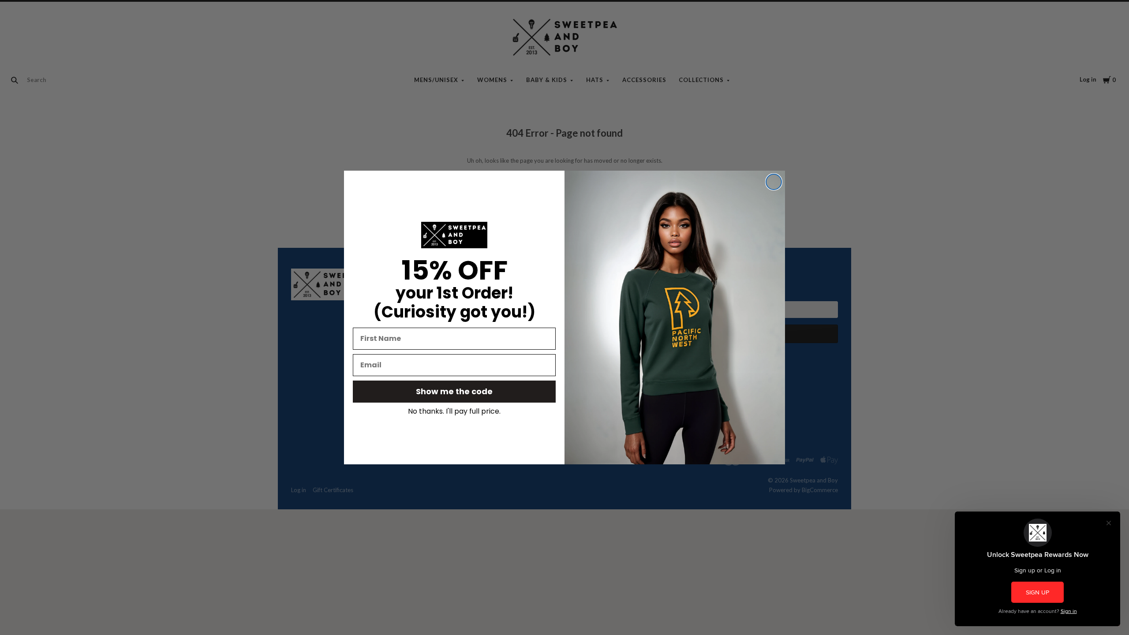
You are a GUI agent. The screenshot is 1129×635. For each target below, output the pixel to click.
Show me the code (454, 391)
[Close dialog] (773, 182)
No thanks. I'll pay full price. (454, 411)
